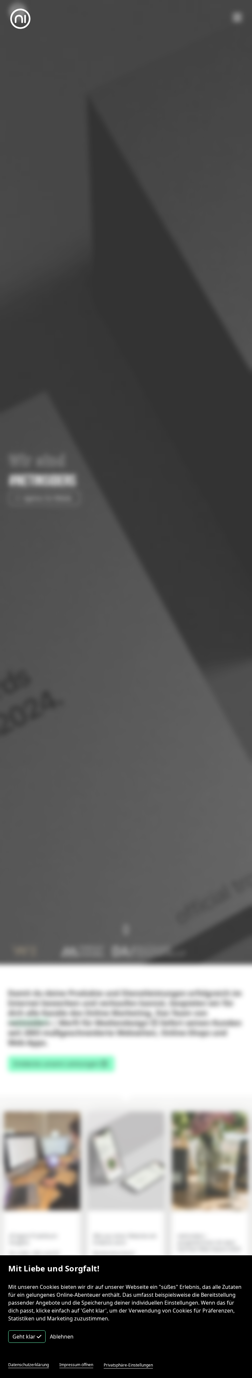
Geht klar (24, 1336)
